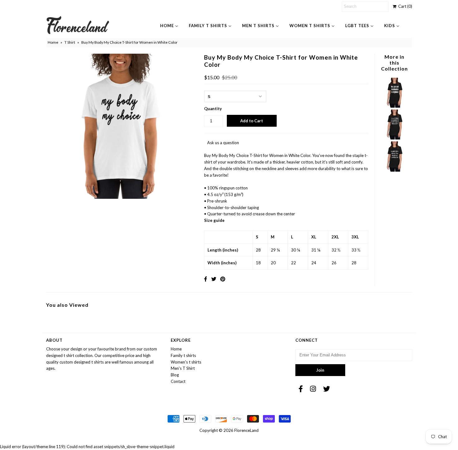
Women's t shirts (186, 362)
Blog (175, 374)
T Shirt (69, 42)
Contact (178, 381)
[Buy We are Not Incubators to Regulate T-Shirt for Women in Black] (394, 106)
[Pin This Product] (222, 279)
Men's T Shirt (183, 368)
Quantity (213, 108)
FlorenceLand (246, 430)
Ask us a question (223, 142)
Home (53, 42)
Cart (404, 6)
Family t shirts (183, 355)
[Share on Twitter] (213, 279)
